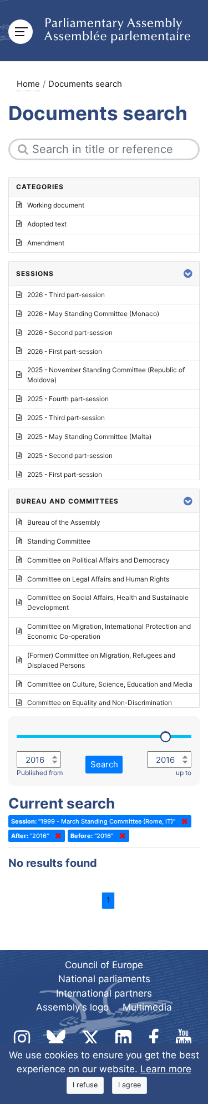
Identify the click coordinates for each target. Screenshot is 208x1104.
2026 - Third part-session (66, 294)
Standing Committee (58, 541)
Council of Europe (104, 964)
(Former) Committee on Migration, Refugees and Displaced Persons (101, 660)
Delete (182, 821)
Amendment (45, 243)
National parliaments (104, 978)
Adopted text (47, 224)
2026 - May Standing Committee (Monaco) (93, 313)
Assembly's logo (72, 1007)
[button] (188, 273)
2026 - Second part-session (70, 332)
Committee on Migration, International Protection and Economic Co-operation (109, 631)
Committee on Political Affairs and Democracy (98, 560)
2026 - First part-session (64, 351)
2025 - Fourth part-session (68, 399)
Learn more (165, 1069)
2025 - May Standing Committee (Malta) (89, 436)
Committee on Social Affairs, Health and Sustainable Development (108, 602)
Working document (55, 205)
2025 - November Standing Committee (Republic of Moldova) (106, 375)
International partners (104, 993)
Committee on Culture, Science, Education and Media (109, 684)
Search (104, 764)
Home (28, 83)
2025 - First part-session (64, 474)
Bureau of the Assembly (63, 522)
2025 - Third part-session (66, 417)
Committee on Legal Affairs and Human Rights (98, 579)
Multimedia (147, 1007)
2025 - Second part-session (70, 455)
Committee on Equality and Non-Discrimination (99, 702)
